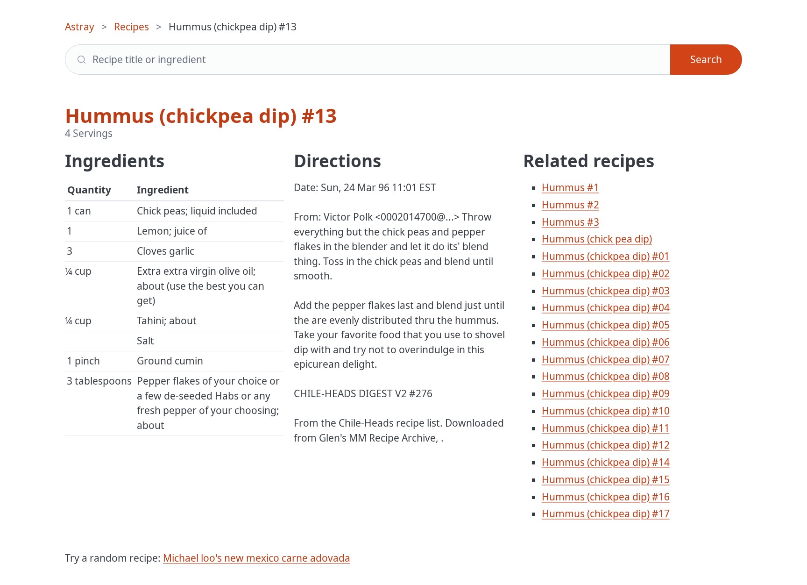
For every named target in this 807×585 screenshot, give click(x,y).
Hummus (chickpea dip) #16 (606, 496)
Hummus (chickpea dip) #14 (606, 462)
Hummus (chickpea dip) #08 (606, 376)
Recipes (131, 26)
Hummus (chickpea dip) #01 (606, 256)
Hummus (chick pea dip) (597, 238)
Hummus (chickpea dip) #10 (606, 410)
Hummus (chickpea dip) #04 (606, 307)
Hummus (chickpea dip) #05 (606, 324)
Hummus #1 (570, 187)
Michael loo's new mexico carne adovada (256, 557)
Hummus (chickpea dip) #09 (606, 393)
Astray (79, 26)
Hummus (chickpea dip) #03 (606, 290)
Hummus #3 (570, 221)
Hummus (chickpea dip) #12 (606, 444)
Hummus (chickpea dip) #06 (606, 342)
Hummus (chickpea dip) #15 (606, 479)
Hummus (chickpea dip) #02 (606, 273)
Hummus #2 (570, 204)
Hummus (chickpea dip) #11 (606, 428)
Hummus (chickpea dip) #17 (606, 513)
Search (706, 59)
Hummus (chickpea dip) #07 (606, 359)
